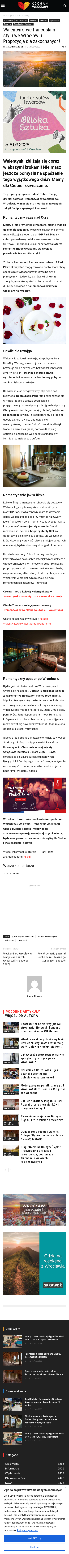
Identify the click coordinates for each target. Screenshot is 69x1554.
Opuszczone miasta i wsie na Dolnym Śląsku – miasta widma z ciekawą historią (42, 1135)
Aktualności (9, 1032)
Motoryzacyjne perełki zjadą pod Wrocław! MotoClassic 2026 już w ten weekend (43, 1089)
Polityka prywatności (27, 1530)
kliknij (27, 856)
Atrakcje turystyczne (9, 1123)
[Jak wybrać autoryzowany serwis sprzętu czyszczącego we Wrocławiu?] (11, 1058)
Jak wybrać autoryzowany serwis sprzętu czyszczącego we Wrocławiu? (42, 1058)
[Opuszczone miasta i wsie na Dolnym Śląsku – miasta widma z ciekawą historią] (11, 1135)
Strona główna (9, 15)
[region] (34, 1519)
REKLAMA (43, 20)
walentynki (9, 940)
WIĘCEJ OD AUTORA (21, 1016)
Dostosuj (34, 1547)
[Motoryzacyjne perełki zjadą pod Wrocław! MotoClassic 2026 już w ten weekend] (11, 1089)
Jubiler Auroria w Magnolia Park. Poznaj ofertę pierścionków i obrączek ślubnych (42, 1104)
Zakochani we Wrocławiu (23, 24)
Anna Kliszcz (16, 47)
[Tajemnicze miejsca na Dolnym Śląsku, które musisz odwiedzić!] (11, 1120)
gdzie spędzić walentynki (23, 936)
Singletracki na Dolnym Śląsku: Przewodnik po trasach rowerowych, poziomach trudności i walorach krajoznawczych (41, 1154)
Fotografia (7, 24)
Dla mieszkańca (21, 20)
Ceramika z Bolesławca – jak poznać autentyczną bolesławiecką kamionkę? (39, 1073)
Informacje (33, 20)
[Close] (66, 1487)
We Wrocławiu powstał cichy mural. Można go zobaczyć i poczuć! (52, 957)
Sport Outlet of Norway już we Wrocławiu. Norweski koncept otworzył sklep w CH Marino (41, 1027)
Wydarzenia (54, 20)
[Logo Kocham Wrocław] (34, 6)
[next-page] (10, 1170)
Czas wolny (24, 15)
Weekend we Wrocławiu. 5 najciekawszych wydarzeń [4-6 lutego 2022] (18, 959)
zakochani (22, 940)
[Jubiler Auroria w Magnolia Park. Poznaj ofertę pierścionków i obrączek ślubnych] (11, 1104)
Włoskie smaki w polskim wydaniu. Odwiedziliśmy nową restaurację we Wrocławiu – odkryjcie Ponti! (43, 1043)
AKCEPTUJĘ (34, 1538)
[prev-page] (5, 1170)
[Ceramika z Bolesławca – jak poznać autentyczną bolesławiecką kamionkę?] (11, 1073)
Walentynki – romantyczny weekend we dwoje (33, 596)
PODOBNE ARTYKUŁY (23, 1011)
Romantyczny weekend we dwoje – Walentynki (33, 610)
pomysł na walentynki (47, 936)
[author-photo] (34, 991)
